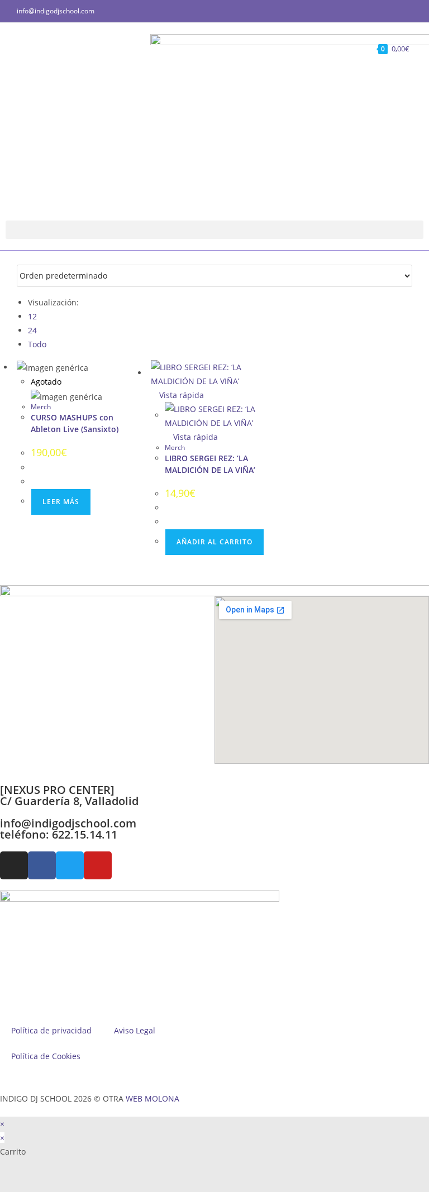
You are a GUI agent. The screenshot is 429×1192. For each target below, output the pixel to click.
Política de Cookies (45, 1056)
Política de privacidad (51, 1030)
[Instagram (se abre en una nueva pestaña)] (396, 11)
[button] (214, 230)
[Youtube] (98, 865)
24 (32, 330)
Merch (41, 406)
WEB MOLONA (152, 1098)
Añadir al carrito (214, 542)
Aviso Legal (134, 1030)
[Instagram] (14, 865)
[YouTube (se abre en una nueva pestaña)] (407, 11)
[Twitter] (70, 865)
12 (32, 316)
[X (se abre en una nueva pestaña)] (370, 11)
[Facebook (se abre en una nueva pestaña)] (383, 11)
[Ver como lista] (26, 257)
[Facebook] (42, 865)
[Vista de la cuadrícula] (20, 257)
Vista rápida (180, 395)
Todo (37, 344)
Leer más (60, 501)
